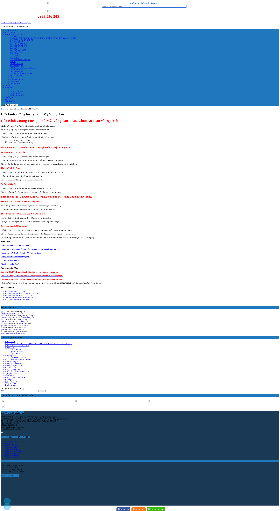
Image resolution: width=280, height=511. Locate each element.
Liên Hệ (8, 99)
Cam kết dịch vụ (15, 93)
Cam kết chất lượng (16, 91)
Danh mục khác (15, 83)
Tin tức (7, 85)
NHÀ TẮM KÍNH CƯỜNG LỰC (22, 73)
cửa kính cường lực (16, 66)
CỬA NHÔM (14, 56)
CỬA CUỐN (14, 48)
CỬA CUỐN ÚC (16, 52)
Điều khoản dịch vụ (12, 455)
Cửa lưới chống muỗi (17, 72)
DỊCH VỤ (13, 89)
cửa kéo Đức (14, 58)
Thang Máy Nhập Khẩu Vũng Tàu (13, 333)
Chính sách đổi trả (11, 447)
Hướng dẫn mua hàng (17, 95)
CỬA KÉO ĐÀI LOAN (18, 50)
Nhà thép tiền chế (16, 70)
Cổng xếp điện (56, 279)
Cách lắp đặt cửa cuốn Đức (11, 260)
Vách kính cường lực (17, 75)
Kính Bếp (13, 62)
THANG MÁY (15, 77)
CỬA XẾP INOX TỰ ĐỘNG (20, 60)
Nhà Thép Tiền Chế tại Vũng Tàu (17, 299)
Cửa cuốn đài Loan (16, 64)
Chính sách (9, 87)
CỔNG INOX (15, 36)
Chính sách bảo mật (12, 457)
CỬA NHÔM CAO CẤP (18, 44)
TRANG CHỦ (10, 30)
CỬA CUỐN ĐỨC (16, 42)
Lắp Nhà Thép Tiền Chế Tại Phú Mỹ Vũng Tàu (21, 293)
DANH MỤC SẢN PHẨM (15, 34)
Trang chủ (4, 109)
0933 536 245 (48, 16)
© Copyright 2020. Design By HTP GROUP (16, 508)
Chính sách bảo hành (12, 449)
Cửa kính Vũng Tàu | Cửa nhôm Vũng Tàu (16, 23)
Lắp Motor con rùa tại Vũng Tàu (16, 291)
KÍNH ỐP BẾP (15, 54)
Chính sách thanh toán (13, 451)
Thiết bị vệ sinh (15, 81)
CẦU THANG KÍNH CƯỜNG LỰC (23, 68)
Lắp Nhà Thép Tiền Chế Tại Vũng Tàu (18, 295)
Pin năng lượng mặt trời (18, 79)
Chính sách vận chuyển (13, 453)
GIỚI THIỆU (10, 32)
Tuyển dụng (9, 97)
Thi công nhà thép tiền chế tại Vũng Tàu (19, 297)
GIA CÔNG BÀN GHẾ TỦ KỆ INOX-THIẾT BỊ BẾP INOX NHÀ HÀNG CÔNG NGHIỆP (43, 38)
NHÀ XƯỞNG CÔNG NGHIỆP (21, 40)
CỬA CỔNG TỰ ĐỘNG (18, 46)
